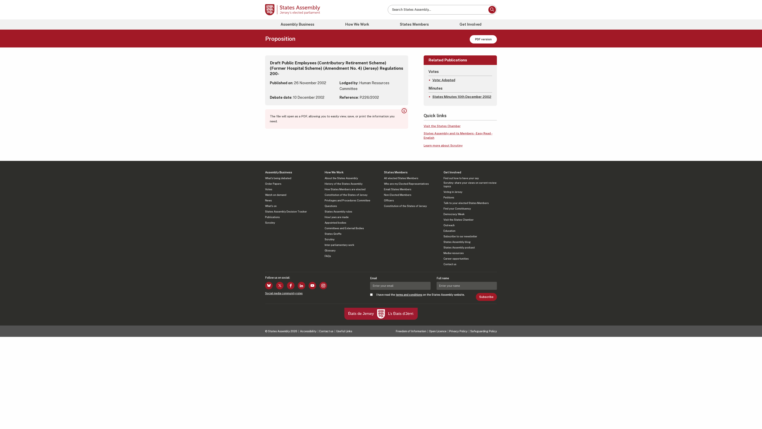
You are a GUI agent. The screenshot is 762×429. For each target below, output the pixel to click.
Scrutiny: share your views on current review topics (470, 184)
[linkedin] (301, 285)
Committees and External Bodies (344, 228)
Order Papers (273, 183)
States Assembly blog (457, 242)
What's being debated (278, 178)
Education (449, 230)
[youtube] (312, 285)
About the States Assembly (341, 178)
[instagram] (323, 285)
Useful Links (344, 331)
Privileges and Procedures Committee (347, 200)
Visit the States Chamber (442, 126)
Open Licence (437, 331)
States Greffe (333, 233)
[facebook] (290, 285)
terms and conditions (409, 294)
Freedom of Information (411, 331)
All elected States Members (401, 178)
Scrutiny (270, 222)
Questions (331, 206)
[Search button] (492, 10)
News (268, 200)
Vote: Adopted (443, 80)
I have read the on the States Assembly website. (420, 294)
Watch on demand (275, 194)
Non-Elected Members (397, 194)
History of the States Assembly (344, 183)
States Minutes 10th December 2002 (461, 97)
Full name (443, 278)
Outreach (449, 225)
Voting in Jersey (453, 191)
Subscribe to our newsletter (460, 236)
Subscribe (486, 297)
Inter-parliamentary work (339, 244)
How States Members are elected (345, 189)
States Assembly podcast (459, 247)
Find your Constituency (457, 208)
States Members (414, 24)
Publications (272, 217)
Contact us (450, 264)
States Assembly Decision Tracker (286, 211)
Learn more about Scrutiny (443, 145)
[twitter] (280, 285)
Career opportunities (456, 258)
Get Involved (470, 24)
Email (373, 278)
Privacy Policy (458, 331)
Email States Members (397, 189)
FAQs (328, 256)
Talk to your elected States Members (466, 203)
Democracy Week (454, 214)
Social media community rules (284, 293)
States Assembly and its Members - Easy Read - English (458, 136)
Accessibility (308, 331)
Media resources (454, 253)
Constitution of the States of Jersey (346, 194)
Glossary (330, 250)
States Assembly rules (338, 211)
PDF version (483, 39)
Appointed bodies (335, 222)
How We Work (357, 24)
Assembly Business (297, 24)
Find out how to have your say (461, 178)
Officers (389, 200)
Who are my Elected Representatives (406, 183)
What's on (271, 206)
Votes (268, 189)
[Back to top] (752, 415)
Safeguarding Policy (483, 331)
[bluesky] (269, 285)
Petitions (449, 197)
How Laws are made (337, 217)
